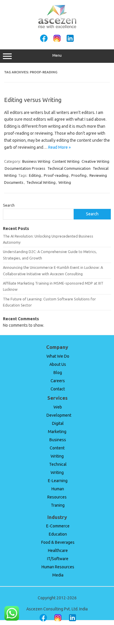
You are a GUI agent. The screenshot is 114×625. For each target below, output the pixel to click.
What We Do (57, 356)
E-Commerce (58, 526)
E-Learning (58, 480)
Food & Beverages (58, 542)
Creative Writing (95, 161)
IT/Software (57, 558)
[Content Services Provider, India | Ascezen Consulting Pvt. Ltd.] (57, 27)
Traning (58, 505)
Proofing (79, 175)
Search (9, 205)
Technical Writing (41, 182)
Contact (58, 389)
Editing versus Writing (33, 99)
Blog (57, 372)
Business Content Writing (57, 447)
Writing (64, 182)
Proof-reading (56, 175)
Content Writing (66, 161)
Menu (57, 55)
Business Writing (36, 161)
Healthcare (58, 550)
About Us (57, 364)
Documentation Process (25, 168)
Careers (58, 380)
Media (57, 575)
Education (58, 534)
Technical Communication (69, 168)
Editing (35, 175)
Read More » (59, 147)
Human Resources (58, 567)
